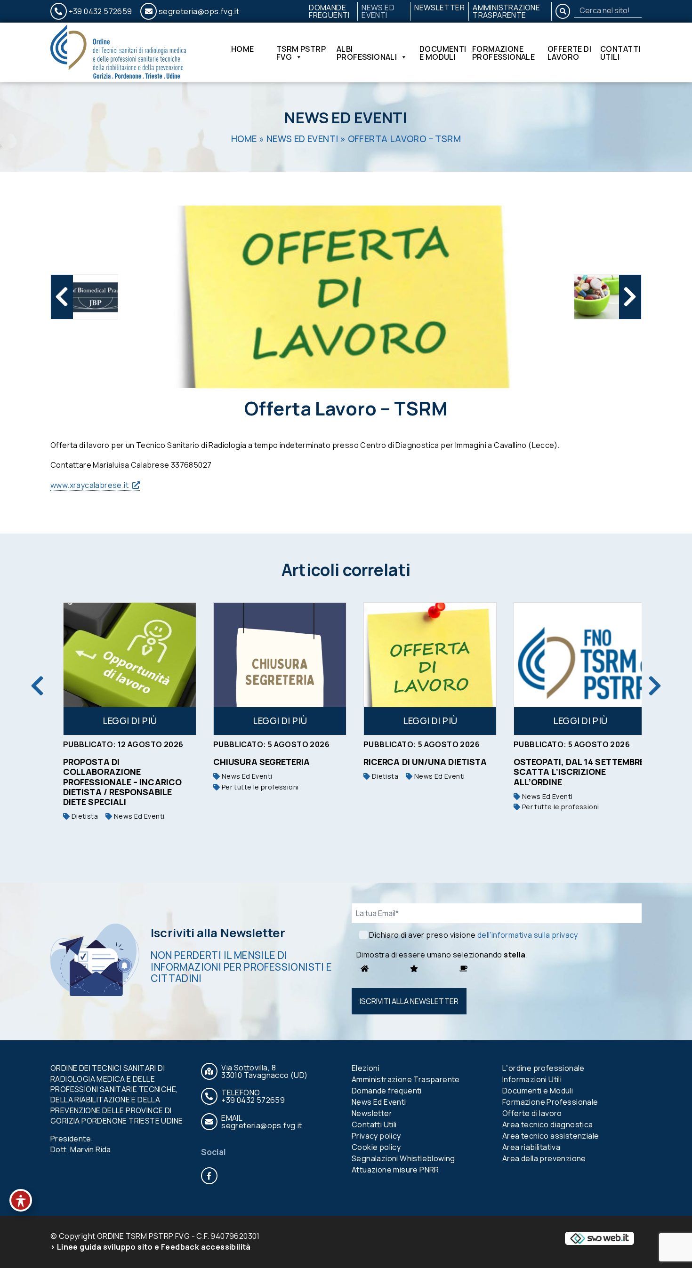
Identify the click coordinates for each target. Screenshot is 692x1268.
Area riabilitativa (531, 1147)
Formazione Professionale (503, 52)
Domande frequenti (329, 11)
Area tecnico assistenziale (550, 1136)
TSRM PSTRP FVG (301, 52)
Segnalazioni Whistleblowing (403, 1158)
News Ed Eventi (378, 11)
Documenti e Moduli (443, 52)
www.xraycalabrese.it (89, 485)
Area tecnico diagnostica (547, 1124)
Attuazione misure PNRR (395, 1169)
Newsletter (439, 7)
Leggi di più (121, 721)
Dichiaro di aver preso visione (473, 935)
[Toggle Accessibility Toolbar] (20, 1200)
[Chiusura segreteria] (271, 669)
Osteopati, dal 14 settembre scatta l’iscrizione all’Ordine (570, 772)
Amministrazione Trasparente (506, 11)
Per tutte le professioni (250, 786)
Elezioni (365, 1068)
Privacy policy (376, 1136)
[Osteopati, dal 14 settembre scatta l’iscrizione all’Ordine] (571, 669)
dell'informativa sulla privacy (527, 935)
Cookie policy (376, 1147)
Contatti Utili (620, 52)
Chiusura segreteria (252, 762)
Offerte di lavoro (569, 52)
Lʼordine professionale (543, 1068)
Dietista (75, 816)
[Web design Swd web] (599, 1238)
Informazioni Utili (532, 1079)
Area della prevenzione (544, 1158)
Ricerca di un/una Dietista (416, 762)
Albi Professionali (367, 52)
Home (242, 49)
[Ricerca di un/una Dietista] (421, 669)
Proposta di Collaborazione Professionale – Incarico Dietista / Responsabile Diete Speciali (113, 782)
